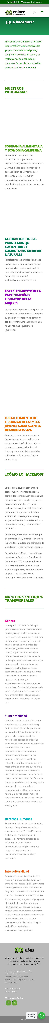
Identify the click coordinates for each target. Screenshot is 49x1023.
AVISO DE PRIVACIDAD (12, 989)
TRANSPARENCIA (11, 992)
